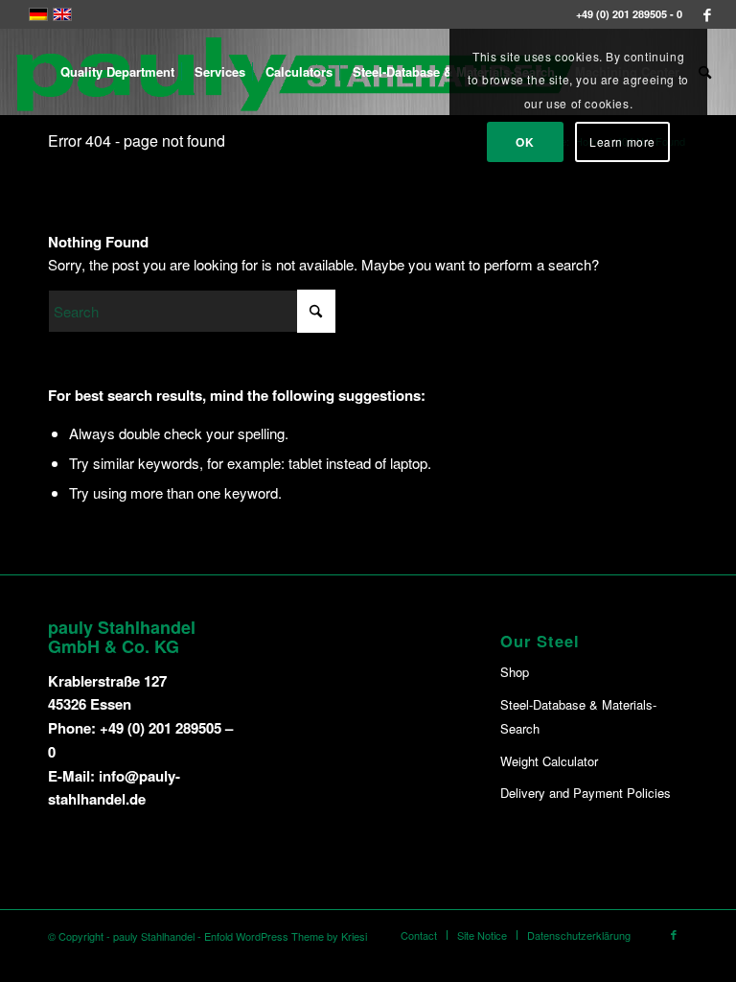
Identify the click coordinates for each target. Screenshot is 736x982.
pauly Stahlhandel (154, 936)
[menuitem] (117, 72)
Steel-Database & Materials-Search (578, 716)
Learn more (622, 141)
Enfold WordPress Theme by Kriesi (285, 936)
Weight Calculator (549, 761)
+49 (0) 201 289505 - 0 (629, 14)
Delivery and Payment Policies (585, 792)
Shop (514, 672)
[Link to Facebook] (707, 14)
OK (525, 142)
